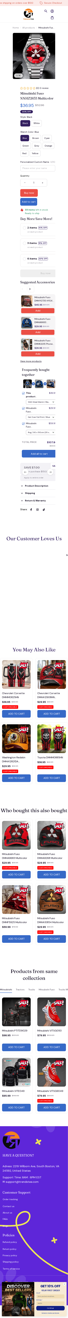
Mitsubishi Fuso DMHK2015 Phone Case (43, 342)
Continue (50, 1308)
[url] (19, 1177)
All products (28, 27)
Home (16, 27)
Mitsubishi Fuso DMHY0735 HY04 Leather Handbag (43, 299)
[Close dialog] (64, 1284)
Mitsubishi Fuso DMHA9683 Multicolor (42, 321)
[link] (13, 9)
